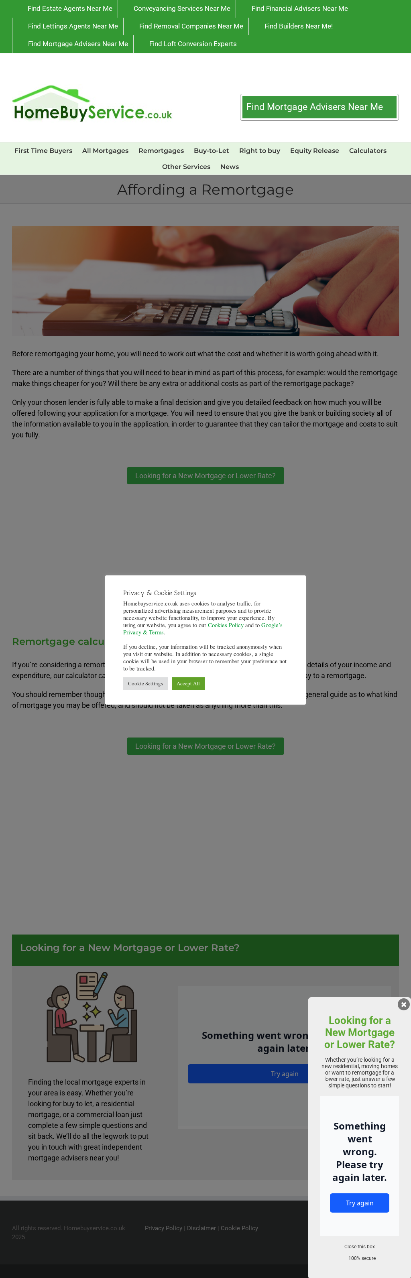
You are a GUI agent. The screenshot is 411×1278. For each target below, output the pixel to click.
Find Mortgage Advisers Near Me (315, 107)
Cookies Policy (226, 625)
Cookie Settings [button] (145, 683)
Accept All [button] (188, 683)
